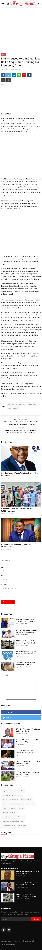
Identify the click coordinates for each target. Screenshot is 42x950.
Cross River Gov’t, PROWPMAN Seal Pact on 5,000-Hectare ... (18, 510)
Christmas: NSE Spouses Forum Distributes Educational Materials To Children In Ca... (21, 432)
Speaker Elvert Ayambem (10, 799)
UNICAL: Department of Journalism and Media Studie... (28, 762)
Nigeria (5, 791)
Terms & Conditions (8, 945)
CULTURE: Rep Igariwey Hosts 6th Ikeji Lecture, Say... (27, 773)
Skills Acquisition (13, 408)
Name (3, 567)
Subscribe (36, 919)
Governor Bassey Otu (16, 791)
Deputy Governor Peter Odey (11, 795)
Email (3, 576)
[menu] (2, 3)
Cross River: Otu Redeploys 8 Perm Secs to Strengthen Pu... (18, 545)
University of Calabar (9, 808)
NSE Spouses (32, 404)
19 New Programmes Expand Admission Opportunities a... (26, 653)
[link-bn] (21, 686)
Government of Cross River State (12, 804)
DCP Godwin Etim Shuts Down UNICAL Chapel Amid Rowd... (26, 642)
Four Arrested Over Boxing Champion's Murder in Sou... (26, 752)
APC (33, 804)
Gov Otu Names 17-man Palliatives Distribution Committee (19, 474)
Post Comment (8, 602)
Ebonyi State (22, 826)
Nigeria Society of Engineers (16, 404)
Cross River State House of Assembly (14, 817)
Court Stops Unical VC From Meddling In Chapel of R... (25, 663)
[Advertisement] (21, 30)
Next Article (20, 428)
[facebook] (3, 929)
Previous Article (22, 419)
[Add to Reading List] (8, 80)
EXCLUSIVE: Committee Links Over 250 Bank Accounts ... (27, 884)
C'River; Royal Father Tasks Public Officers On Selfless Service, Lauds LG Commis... (21, 423)
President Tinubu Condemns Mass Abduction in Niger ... (28, 741)
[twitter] (9, 929)
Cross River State (26, 799)
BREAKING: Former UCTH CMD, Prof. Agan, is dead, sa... (27, 872)
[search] (39, 3)
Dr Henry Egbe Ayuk (9, 826)
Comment (4, 584)
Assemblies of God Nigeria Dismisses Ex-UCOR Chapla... (26, 620)
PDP (27, 804)
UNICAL (21, 808)
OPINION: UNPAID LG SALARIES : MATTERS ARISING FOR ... (27, 631)
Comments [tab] (6, 560)
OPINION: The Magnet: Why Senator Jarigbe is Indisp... (28, 730)
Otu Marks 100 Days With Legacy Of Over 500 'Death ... (27, 895)
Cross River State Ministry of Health (13, 821)
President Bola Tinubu (9, 813)
